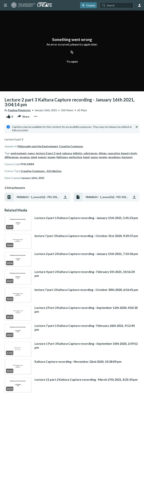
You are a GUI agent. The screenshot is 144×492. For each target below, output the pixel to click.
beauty (125, 153)
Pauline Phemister (19, 110)
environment (19, 153)
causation (114, 153)
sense (94, 157)
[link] (88, 5)
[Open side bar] (5, 5)
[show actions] (36, 116)
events (42, 157)
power (51, 157)
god (58, 153)
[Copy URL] (72, 52)
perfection (75, 157)
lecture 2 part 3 (45, 153)
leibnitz (77, 153)
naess (31, 153)
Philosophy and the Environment (38, 146)
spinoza (67, 153)
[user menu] (139, 5)
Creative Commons (71, 146)
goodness (114, 157)
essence (25, 157)
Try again (72, 61)
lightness (62, 157)
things (102, 153)
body (134, 153)
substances (90, 153)
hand (86, 157)
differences (11, 157)
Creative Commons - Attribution (41, 171)
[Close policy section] (137, 127)
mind (34, 157)
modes (103, 157)
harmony (127, 157)
